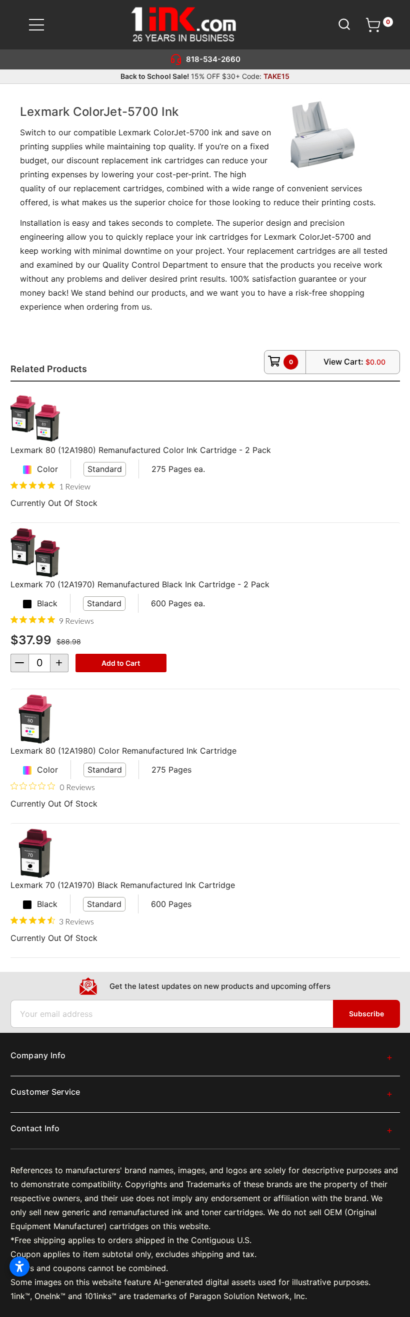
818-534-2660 (213, 59)
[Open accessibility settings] (20, 1267)
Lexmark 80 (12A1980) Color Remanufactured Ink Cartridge (123, 751)
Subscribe (366, 1013)
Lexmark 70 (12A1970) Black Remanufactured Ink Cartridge (122, 885)
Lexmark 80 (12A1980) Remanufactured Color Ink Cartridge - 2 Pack (140, 450)
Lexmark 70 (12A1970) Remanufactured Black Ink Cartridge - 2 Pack (140, 584)
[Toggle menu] (42, 24)
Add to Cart (121, 663)
